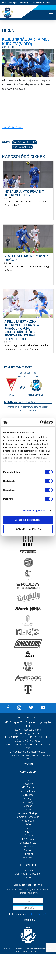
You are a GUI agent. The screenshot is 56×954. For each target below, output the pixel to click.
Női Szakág (28, 839)
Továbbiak (28, 764)
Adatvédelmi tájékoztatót (35, 914)
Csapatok (28, 783)
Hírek (28, 780)
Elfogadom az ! (29, 914)
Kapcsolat (28, 857)
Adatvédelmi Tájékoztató (28, 873)
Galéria (28, 809)
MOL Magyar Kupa (22, 147)
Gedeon (28, 806)
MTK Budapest (28, 791)
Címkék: (6, 142)
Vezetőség (28, 802)
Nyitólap (28, 776)
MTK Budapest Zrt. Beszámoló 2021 (28, 751)
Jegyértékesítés (28, 842)
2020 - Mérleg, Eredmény (28, 733)
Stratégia (28, 798)
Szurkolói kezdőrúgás (28, 817)
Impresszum (28, 870)
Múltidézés (28, 795)
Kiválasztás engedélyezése (28, 529)
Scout (28, 828)
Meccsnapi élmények (28, 813)
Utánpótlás (28, 835)
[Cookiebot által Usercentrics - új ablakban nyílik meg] (40, 422)
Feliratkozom (28, 920)
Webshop (28, 846)
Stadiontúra (28, 820)
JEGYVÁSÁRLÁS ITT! (12, 127)
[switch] (49, 481)
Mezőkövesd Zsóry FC (24, 142)
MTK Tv (28, 831)
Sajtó (28, 824)
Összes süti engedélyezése (28, 520)
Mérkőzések (28, 787)
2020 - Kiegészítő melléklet (28, 729)
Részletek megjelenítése (35, 510)
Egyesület (28, 854)
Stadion (28, 850)
